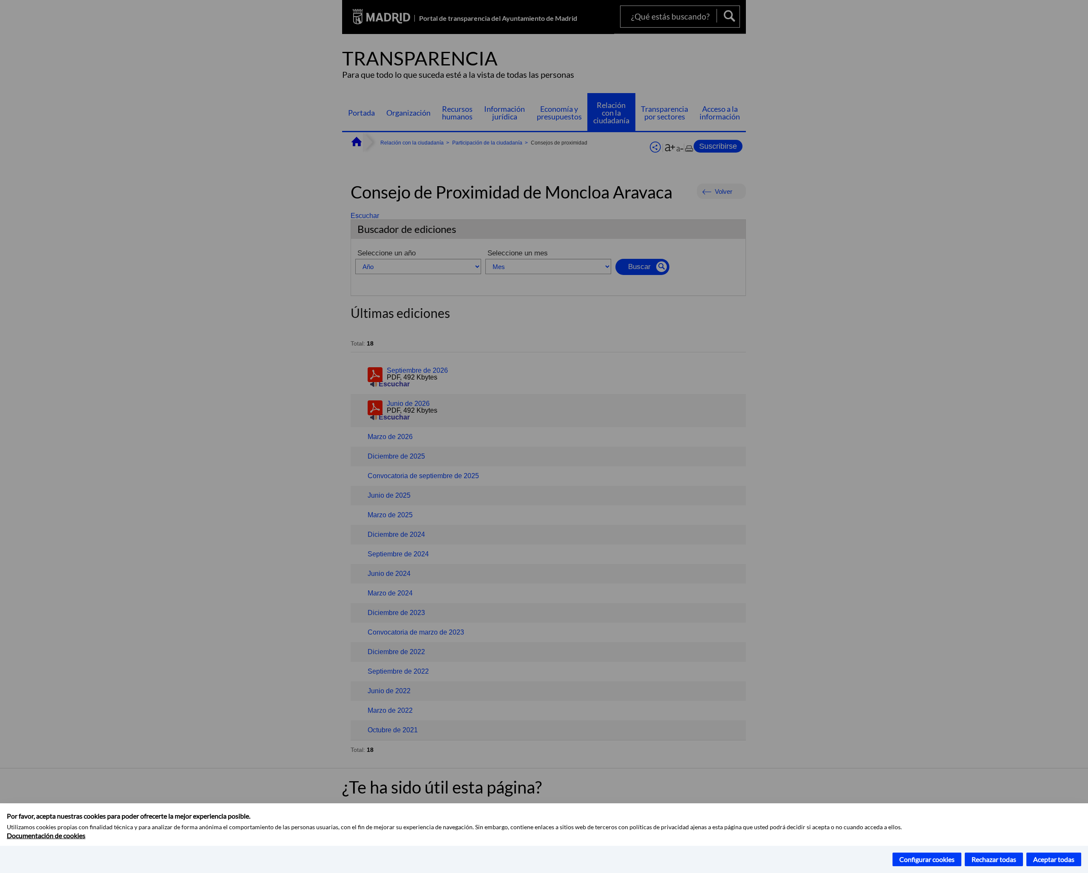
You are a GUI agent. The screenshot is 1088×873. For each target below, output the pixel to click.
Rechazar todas (994, 859)
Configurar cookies (927, 859)
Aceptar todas (1053, 859)
